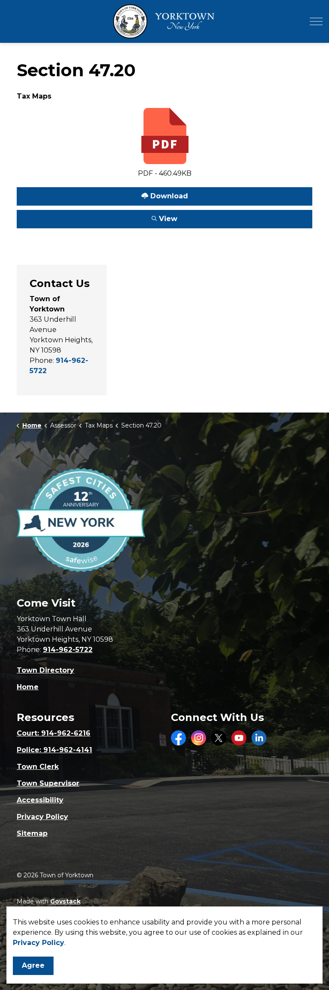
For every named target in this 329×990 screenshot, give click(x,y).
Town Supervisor (48, 783)
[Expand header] (316, 21)
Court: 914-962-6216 (53, 733)
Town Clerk (38, 767)
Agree (33, 965)
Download (102, 193)
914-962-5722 (68, 650)
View (97, 216)
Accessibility (40, 800)
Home (28, 687)
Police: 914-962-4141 (54, 750)
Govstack (65, 901)
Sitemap (32, 833)
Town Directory (45, 670)
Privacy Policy (42, 817)
